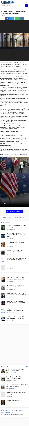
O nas (12, 412)
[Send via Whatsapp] (17, 18)
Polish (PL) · (13, 410)
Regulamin (7, 412)
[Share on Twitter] (12, 18)
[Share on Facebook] (7, 18)
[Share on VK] (21, 18)
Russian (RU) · (20, 410)
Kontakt (3, 412)
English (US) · (6, 410)
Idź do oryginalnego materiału (14, 211)
